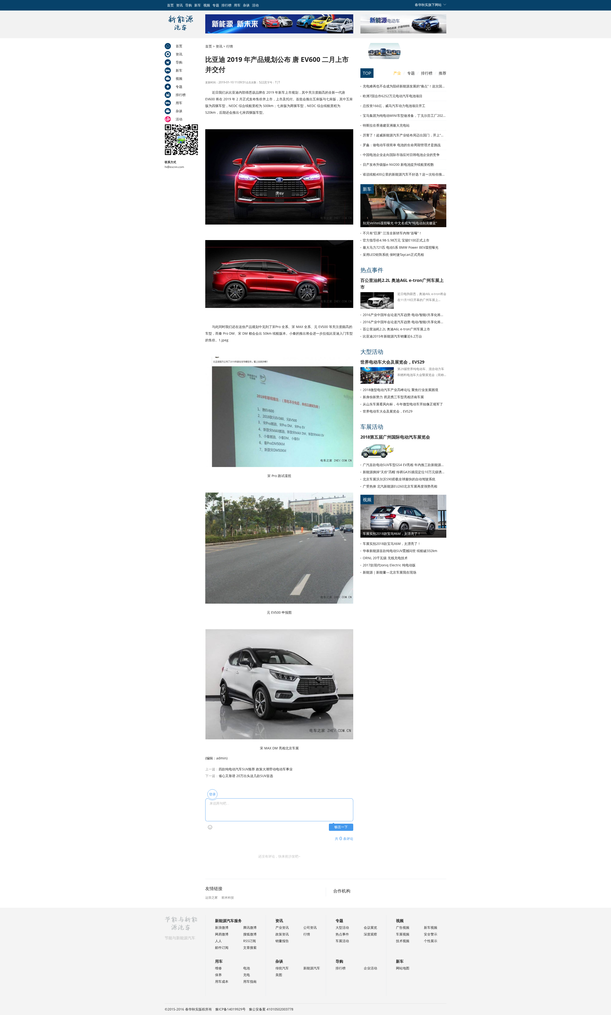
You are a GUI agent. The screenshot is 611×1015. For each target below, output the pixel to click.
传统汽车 (282, 968)
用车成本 (221, 981)
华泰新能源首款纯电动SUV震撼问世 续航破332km (400, 550)
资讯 (179, 5)
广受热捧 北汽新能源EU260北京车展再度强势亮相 (400, 486)
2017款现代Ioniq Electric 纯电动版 (389, 565)
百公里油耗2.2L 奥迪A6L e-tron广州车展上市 (396, 329)
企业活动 (370, 968)
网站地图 (402, 968)
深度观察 (370, 934)
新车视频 (430, 927)
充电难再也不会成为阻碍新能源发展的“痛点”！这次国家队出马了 (404, 86)
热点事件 (371, 270)
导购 (188, 5)
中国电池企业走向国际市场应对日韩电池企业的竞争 (401, 154)
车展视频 (402, 934)
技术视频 (402, 941)
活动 (255, 5)
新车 (197, 5)
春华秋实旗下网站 (428, 4)
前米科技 (227, 897)
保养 (218, 974)
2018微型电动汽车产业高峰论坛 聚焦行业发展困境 (400, 389)
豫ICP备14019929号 (230, 1009)
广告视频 (402, 927)
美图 (278, 974)
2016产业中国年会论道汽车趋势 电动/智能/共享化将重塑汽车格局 (404, 314)
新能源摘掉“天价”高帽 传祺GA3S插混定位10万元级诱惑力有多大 (404, 472)
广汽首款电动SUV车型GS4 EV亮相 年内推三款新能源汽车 (404, 464)
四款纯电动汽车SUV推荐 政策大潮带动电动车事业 (256, 769)
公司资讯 (310, 927)
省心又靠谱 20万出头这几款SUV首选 (246, 775)
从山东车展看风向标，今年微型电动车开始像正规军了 (403, 404)
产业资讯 (282, 927)
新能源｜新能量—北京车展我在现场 (389, 572)
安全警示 (430, 934)
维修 (218, 968)
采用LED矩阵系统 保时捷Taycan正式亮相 (393, 254)
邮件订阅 (221, 947)
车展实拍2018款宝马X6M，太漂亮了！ (392, 533)
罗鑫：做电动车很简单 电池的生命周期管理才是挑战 (402, 145)
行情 (229, 46)
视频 (206, 5)
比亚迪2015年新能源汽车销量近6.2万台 (392, 336)
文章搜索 (250, 947)
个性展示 (430, 941)
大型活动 (371, 351)
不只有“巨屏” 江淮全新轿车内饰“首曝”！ (392, 233)
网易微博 (221, 934)
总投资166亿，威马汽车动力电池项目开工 (394, 105)
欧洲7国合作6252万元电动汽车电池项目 (392, 96)
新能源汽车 (311, 968)
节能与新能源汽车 (180, 937)
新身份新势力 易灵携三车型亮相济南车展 (393, 397)
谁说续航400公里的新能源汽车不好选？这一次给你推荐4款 (404, 174)
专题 (215, 5)
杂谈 (246, 5)
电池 (246, 968)
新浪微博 (221, 927)
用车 (237, 5)
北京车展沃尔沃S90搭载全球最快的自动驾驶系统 (399, 479)
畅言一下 (341, 827)
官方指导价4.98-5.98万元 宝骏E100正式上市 (396, 240)
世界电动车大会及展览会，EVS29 (392, 362)
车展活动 (371, 426)
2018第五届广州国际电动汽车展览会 (395, 437)
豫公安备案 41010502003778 (271, 1009)
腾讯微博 (250, 927)
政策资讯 (282, 934)
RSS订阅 (249, 941)
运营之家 (211, 897)
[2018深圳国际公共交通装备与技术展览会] (384, 57)
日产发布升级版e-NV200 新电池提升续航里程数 (398, 164)
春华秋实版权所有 (198, 1009)
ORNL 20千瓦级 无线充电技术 (385, 558)
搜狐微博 (250, 934)
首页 (170, 5)
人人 (218, 941)
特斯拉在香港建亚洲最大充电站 (386, 125)
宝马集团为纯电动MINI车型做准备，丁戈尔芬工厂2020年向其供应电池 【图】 (404, 115)
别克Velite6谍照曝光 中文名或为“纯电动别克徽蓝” (400, 223)
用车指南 (250, 981)
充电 (246, 974)
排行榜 (226, 5)
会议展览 (370, 927)
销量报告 (282, 941)
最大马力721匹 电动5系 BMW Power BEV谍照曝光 (400, 247)
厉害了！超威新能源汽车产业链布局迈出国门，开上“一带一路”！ (404, 135)
